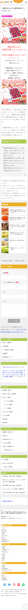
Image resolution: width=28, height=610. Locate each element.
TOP (13, 512)
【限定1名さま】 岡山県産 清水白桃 (17, 241)
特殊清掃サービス (7, 357)
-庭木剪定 (3, 558)
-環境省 (3, 575)
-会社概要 (3, 565)
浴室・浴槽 (15, 372)
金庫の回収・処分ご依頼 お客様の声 (12, 476)
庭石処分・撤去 (7, 390)
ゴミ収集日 (5, 459)
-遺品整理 (3, 548)
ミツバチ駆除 (8, 408)
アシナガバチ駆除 (9, 401)
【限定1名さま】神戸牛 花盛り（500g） (21, 260)
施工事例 (3, 533)
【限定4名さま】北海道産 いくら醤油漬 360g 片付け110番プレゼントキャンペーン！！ (17, 219)
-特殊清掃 (3, 554)
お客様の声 (3, 532)
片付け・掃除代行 (7, 342)
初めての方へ (4, 529)
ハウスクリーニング (9, 367)
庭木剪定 (5, 422)
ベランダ (8, 374)
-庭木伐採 (3, 557)
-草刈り (3, 560)
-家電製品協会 (4, 578)
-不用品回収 (4, 546)
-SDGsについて (4, 576)
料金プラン (5, 435)
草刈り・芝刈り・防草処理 (9, 394)
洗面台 (21, 372)
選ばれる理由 (4, 530)
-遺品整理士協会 (4, 579)
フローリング (5, 370)
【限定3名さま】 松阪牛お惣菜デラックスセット (8, 260)
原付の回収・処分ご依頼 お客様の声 (12, 485)
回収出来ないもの (9, 450)
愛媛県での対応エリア (8, 432)
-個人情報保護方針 (5, 568)
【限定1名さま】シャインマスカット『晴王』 (17, 248)
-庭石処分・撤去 (4, 551)
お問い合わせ (4, 538)
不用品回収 (5, 346)
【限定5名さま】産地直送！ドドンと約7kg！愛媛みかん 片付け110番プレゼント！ (17, 211)
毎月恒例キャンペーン (7, 16)
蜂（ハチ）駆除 (7, 397)
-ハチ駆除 (3, 555)
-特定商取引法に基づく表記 (6, 570)
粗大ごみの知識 (8, 466)
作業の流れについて (8, 439)
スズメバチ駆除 (8, 404)
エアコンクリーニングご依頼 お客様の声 (13, 489)
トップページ (4, 527)
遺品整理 (5, 353)
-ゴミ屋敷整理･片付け (5, 549)
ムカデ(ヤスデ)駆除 (7, 411)
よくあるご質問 (7, 442)
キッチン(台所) (19, 370)
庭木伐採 (5, 419)
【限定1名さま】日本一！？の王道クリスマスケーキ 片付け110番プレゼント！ (17, 226)
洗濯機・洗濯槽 (8, 376)
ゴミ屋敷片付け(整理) (8, 349)
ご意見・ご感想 (4, 535)
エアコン (12, 370)
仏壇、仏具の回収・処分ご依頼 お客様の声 (14, 492)
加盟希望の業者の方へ (7, 501)
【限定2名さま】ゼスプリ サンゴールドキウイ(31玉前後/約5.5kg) (17, 233)
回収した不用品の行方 (8, 446)
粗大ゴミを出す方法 (8, 463)
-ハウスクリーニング (5, 552)
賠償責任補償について (5, 539)
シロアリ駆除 (6, 415)
